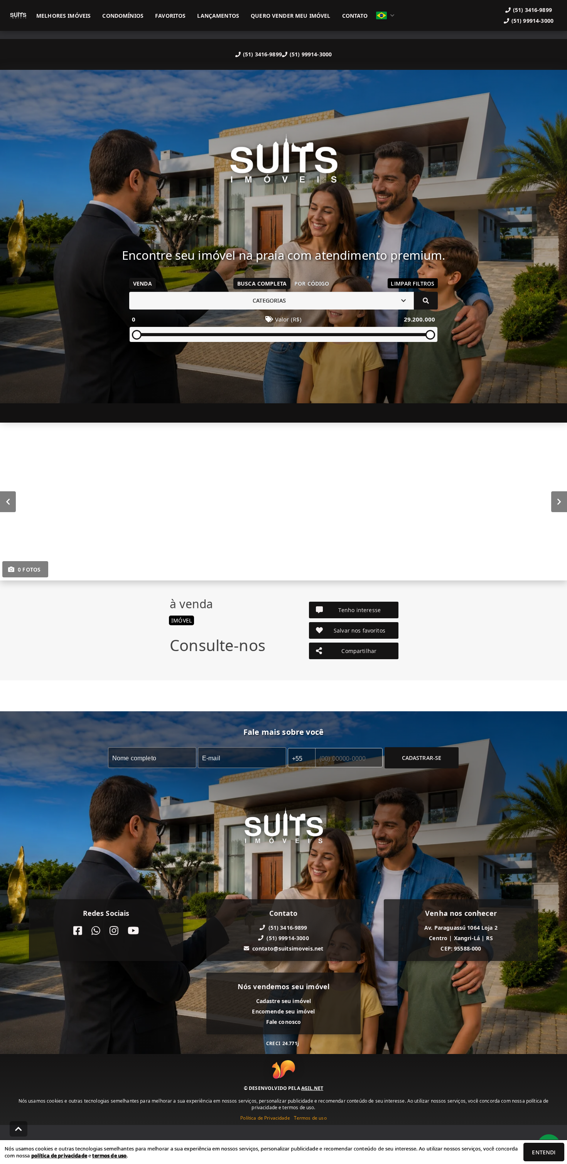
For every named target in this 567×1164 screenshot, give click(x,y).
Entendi (543, 1152)
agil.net (312, 1088)
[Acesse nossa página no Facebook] (77, 930)
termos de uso (109, 1155)
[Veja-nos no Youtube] (133, 930)
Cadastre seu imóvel (283, 1000)
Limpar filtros (412, 283)
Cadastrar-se (422, 757)
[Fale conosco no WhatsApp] (95, 930)
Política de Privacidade (265, 1118)
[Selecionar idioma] (385, 15)
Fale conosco (283, 1021)
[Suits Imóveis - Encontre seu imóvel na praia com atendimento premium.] (283, 164)
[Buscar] (426, 301)
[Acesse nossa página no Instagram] (114, 930)
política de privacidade (59, 1155)
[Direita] (559, 501)
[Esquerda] (8, 501)
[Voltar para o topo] (18, 1129)
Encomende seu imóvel (283, 1011)
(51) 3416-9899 (262, 54)
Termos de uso (310, 1118)
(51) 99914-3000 (311, 54)
